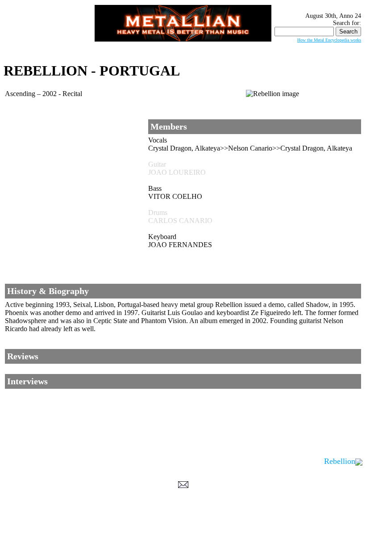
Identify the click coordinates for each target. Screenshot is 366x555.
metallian (109, 537)
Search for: (347, 23)
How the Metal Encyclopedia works (329, 40)
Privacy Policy (183, 546)
